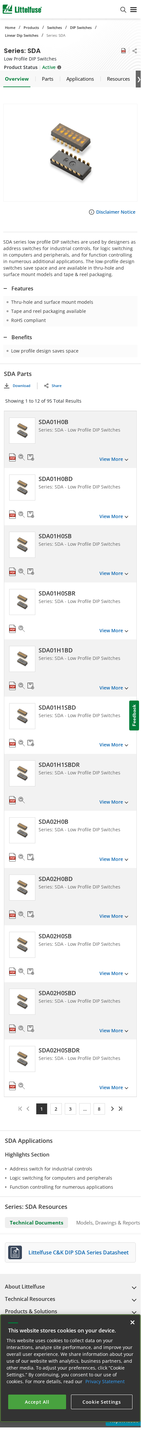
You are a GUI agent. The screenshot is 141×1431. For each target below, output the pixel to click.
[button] (70, 152)
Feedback (134, 715)
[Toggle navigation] (133, 9)
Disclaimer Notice (115, 212)
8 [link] (99, 1109)
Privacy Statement (105, 1381)
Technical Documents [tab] (36, 1222)
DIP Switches (81, 27)
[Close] (132, 1322)
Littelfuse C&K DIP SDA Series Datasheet (78, 1252)
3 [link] (70, 1109)
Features (22, 288)
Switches (54, 27)
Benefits (21, 337)
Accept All (37, 1402)
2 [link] (56, 1109)
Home (10, 27)
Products (31, 27)
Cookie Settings (101, 1402)
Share (57, 385)
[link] (112, 1108)
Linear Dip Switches (21, 35)
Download (21, 385)
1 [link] (41, 1109)
